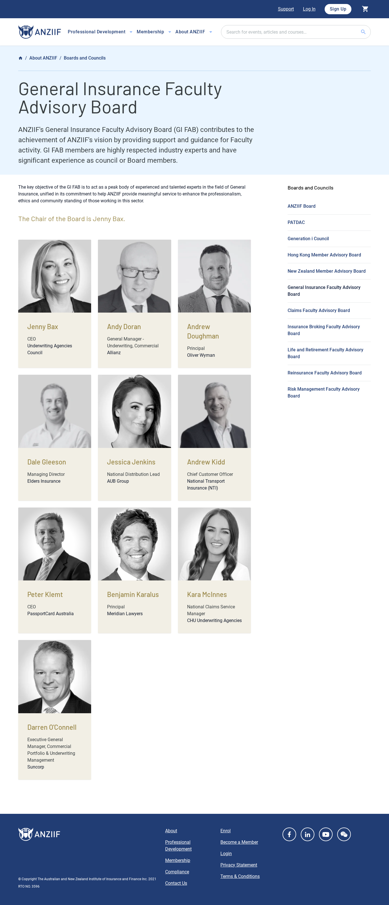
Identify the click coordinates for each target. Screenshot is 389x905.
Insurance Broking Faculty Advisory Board (324, 330)
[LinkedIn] (307, 834)
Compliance (177, 872)
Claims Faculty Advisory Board (319, 310)
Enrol (225, 830)
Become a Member (239, 842)
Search (370, 31)
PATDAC (296, 222)
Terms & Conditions (240, 876)
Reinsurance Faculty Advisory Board (325, 373)
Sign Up (338, 9)
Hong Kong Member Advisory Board (324, 255)
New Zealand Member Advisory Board (327, 271)
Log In (309, 9)
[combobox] (296, 32)
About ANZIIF (43, 58)
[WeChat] (344, 834)
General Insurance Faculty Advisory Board (324, 291)
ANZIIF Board (302, 206)
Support (286, 9)
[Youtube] (326, 834)
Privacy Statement (238, 865)
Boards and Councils (85, 58)
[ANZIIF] (39, 32)
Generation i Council (308, 238)
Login (226, 853)
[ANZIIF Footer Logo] (88, 834)
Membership (177, 860)
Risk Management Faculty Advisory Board (324, 392)
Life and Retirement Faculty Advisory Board (325, 353)
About (171, 830)
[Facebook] (289, 834)
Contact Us (176, 883)
